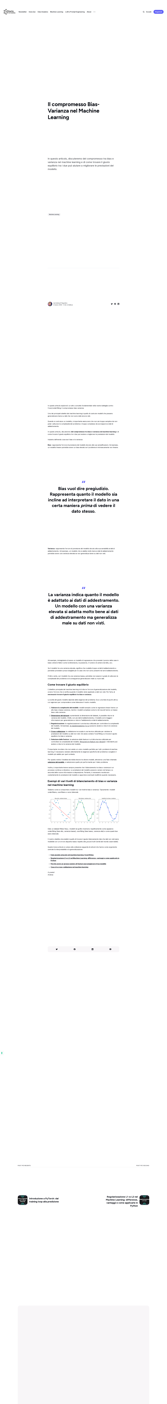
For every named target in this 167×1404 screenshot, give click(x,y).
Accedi (148, 12)
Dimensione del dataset (60, 716)
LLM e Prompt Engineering (75, 12)
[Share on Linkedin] (117, 304)
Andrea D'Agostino (61, 303)
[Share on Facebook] (114, 304)
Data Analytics (43, 12)
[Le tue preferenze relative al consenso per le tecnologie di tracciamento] (2, 1053)
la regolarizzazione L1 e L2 (79, 726)
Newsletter (23, 12)
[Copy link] (110, 949)
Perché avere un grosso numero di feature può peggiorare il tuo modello (78, 864)
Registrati (158, 12)
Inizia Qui (32, 12)
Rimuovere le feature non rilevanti (92, 742)
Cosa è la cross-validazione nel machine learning (69, 867)
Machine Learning (56, 12)
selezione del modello (56, 762)
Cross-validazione (58, 731)
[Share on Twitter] (111, 304)
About (89, 12)
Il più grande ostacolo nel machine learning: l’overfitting (72, 855)
